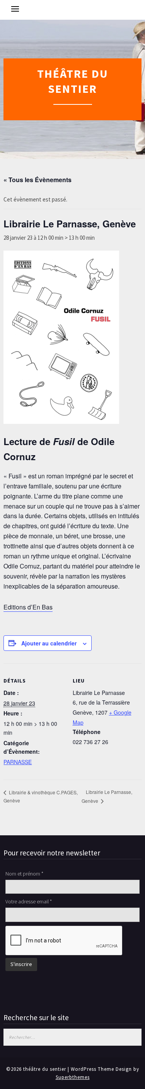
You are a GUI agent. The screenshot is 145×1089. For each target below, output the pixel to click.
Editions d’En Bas (28, 607)
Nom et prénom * (24, 873)
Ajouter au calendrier (49, 643)
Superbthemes (73, 1077)
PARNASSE (17, 762)
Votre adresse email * (28, 901)
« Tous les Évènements (37, 179)
